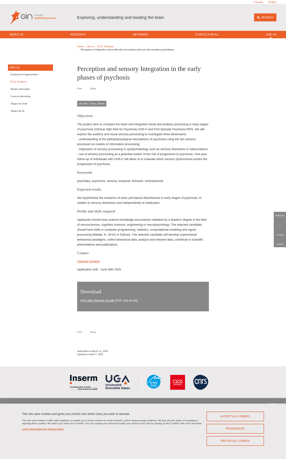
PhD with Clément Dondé (97, 300)
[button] (100, 88)
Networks (140, 34)
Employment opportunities (24, 74)
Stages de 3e (17, 111)
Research (78, 34)
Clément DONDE (88, 261)
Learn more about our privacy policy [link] (43, 429)
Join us (271, 34)
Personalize (235, 428)
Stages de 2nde (19, 103)
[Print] (86, 88)
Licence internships (21, 96)
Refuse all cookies (235, 440)
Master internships (20, 89)
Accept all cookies (235, 416)
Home (80, 46)
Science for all (207, 34)
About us (16, 34)
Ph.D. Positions (106, 46)
